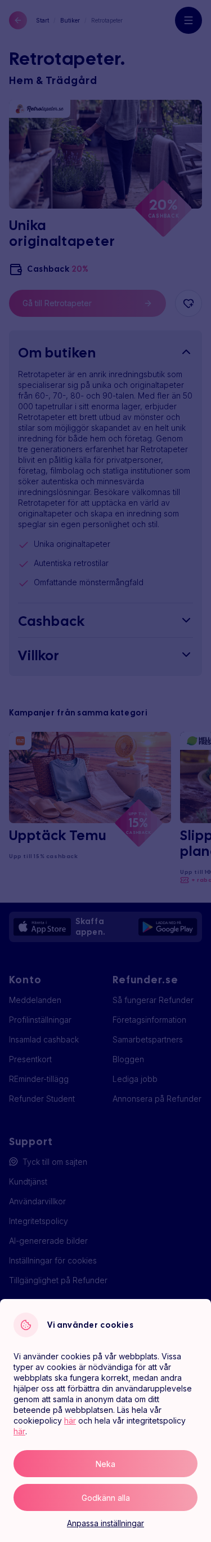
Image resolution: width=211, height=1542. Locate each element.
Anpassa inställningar (105, 1523)
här (70, 1420)
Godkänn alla (106, 1498)
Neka (105, 1464)
